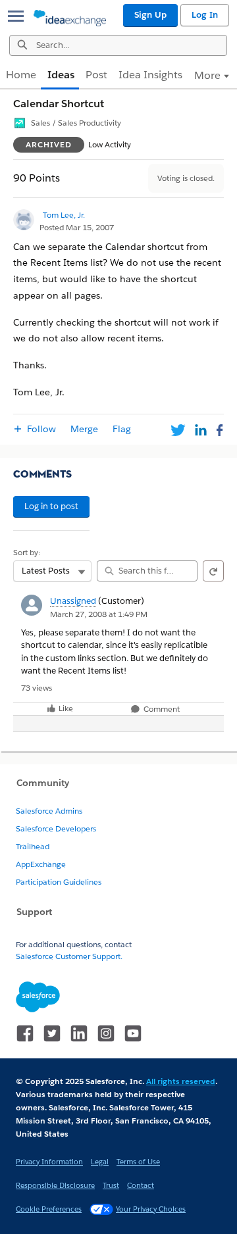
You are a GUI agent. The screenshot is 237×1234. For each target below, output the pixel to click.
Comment (161, 709)
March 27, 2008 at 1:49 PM (98, 614)
